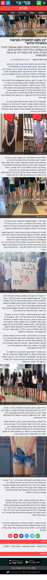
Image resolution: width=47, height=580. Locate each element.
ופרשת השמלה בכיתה (20, 69)
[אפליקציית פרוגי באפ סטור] (16, 562)
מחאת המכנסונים (35, 69)
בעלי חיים (22, 13)
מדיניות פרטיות (26, 572)
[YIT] (14, 572)
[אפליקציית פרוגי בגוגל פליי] (32, 562)
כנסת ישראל (15, 546)
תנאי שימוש (36, 572)
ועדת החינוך (41, 546)
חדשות (41, 13)
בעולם (32, 13)
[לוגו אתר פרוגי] (23, 3)
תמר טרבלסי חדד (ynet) (40, 59)
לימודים (6, 546)
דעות (13, 13)
